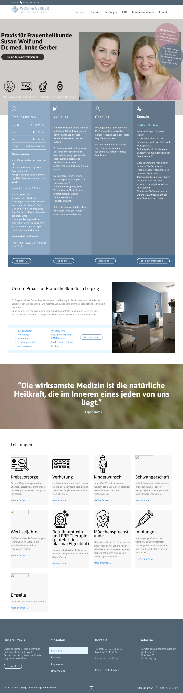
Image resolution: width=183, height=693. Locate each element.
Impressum (57, 664)
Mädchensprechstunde (62, 342)
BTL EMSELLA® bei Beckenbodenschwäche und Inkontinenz (166, 35)
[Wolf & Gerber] (30, 9)
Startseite (56, 650)
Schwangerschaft (26, 342)
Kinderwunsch (25, 338)
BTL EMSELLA (25, 346)
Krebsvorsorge (25, 330)
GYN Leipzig (20, 687)
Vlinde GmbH (49, 687)
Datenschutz (58, 670)
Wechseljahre (58, 330)
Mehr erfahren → (19, 500)
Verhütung (23, 334)
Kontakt (55, 657)
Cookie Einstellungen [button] (107, 670)
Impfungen (56, 346)
